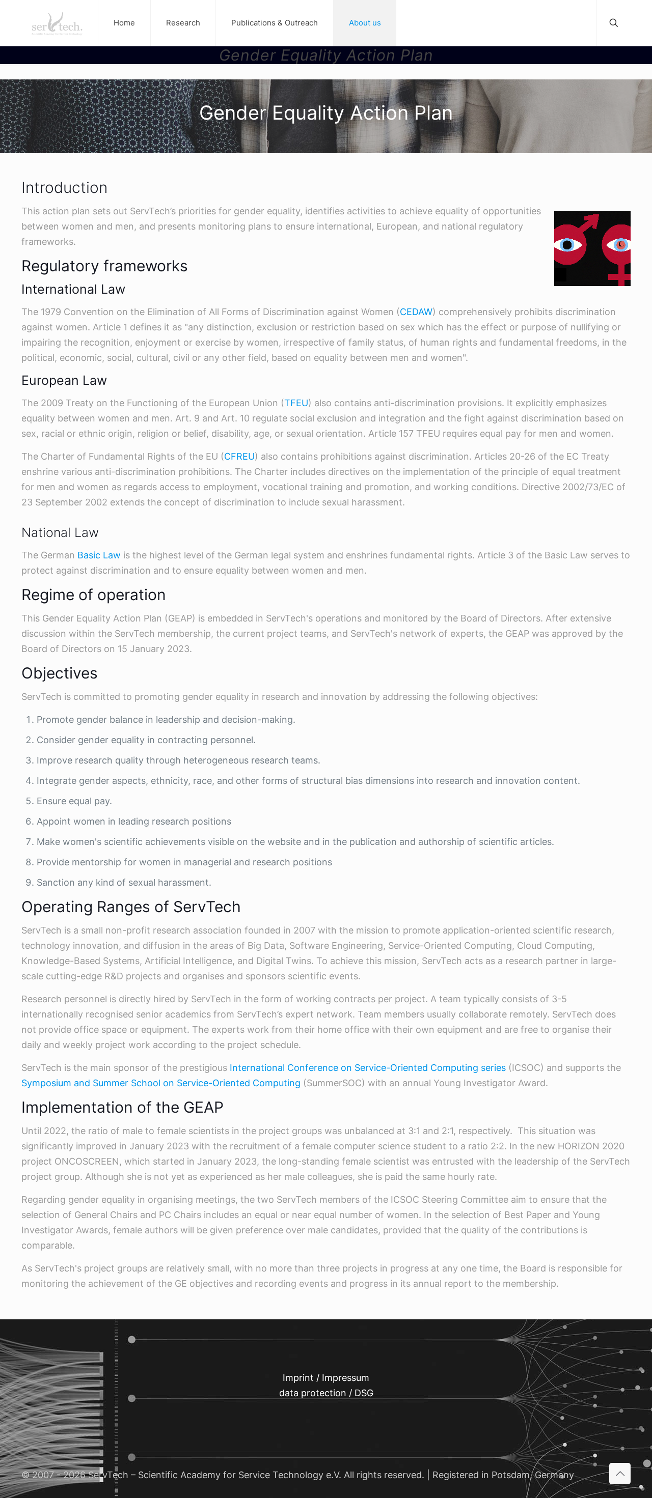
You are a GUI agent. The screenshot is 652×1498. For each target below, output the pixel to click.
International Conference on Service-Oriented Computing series (368, 1067)
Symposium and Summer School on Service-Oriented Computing (161, 1083)
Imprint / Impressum (326, 1377)
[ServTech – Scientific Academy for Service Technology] (57, 23)
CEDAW (416, 311)
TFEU (296, 403)
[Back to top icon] (620, 1473)
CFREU (239, 456)
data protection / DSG (326, 1393)
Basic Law (99, 555)
